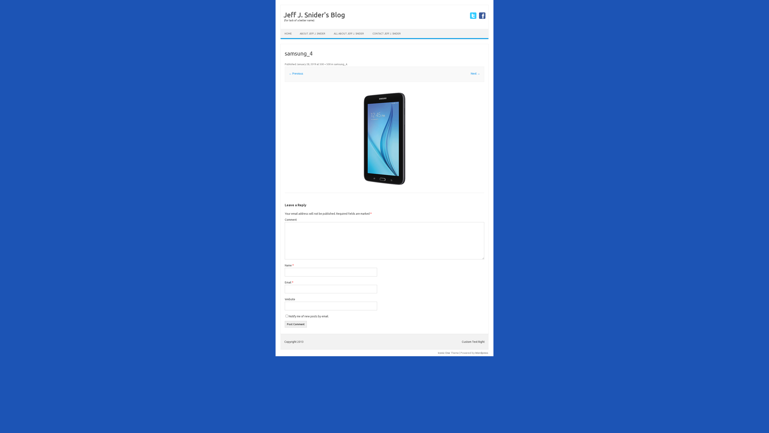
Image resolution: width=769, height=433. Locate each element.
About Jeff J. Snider (312, 33)
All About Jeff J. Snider (349, 33)
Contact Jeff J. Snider (386, 33)
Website (290, 299)
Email (289, 282)
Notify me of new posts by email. (309, 316)
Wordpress (481, 352)
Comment (291, 219)
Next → (475, 73)
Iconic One (444, 352)
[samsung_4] (384, 138)
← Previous (296, 73)
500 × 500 (325, 64)
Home (288, 33)
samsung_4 (340, 64)
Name (289, 265)
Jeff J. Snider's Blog (314, 14)
